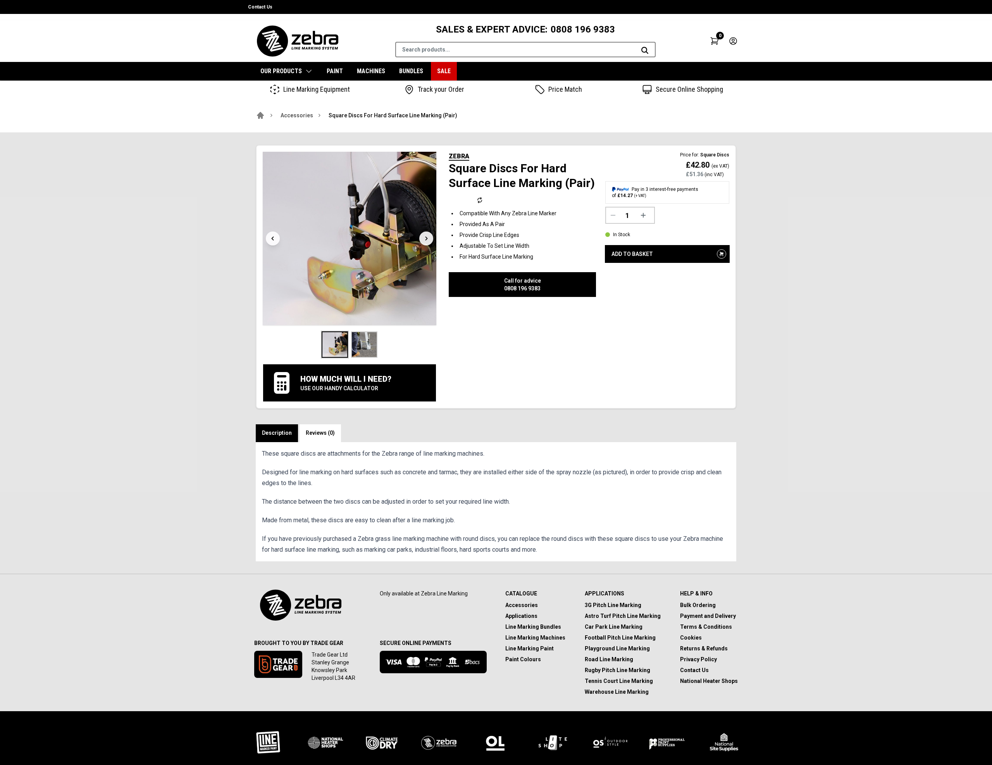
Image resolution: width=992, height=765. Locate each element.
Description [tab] (277, 433)
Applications (521, 616)
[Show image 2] (364, 344)
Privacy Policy (698, 659)
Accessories (297, 115)
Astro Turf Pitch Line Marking (623, 616)
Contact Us (260, 7)
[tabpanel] (496, 501)
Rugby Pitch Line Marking (617, 670)
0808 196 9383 (583, 29)
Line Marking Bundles (533, 627)
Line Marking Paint (529, 648)
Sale (444, 71)
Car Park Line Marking (613, 627)
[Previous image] (273, 238)
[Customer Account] (733, 41)
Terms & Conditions (706, 627)
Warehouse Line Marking (617, 692)
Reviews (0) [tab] (320, 433)
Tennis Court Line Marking (619, 681)
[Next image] (426, 238)
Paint (335, 71)
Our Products (281, 71)
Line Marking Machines (535, 638)
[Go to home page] (260, 115)
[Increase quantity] (645, 215)
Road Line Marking (609, 659)
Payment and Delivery (708, 616)
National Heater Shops (709, 681)
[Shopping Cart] (714, 41)
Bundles (411, 71)
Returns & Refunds (704, 648)
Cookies (691, 638)
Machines (371, 71)
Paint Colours (523, 659)
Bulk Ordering (698, 605)
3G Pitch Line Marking (613, 605)
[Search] (645, 50)
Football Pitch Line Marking (620, 638)
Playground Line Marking (617, 648)
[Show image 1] (335, 344)
